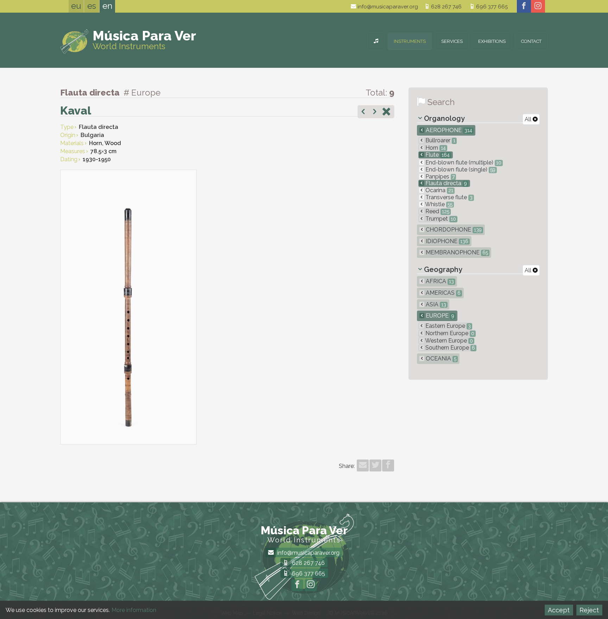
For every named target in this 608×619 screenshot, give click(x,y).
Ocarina (438, 190)
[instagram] (538, 6)
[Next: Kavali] (374, 112)
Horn (435, 147)
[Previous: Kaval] (363, 112)
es (91, 6)
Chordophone (453, 229)
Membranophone (456, 252)
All (529, 119)
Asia (435, 304)
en (107, 6)
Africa (439, 281)
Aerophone (448, 130)
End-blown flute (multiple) (462, 162)
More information (134, 610)
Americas (442, 292)
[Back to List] (386, 112)
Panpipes (439, 176)
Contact (531, 41)
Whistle (438, 204)
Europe (439, 315)
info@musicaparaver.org (387, 7)
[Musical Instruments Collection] (376, 41)
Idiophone (446, 241)
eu (76, 6)
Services (452, 41)
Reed (436, 211)
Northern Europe (449, 333)
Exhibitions (492, 41)
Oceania (440, 358)
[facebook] (524, 6)
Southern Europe (449, 347)
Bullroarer (439, 140)
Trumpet (440, 218)
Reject (589, 610)
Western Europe (448, 340)
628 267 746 (446, 7)
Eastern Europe (447, 325)
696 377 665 (491, 7)
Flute (437, 154)
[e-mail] (363, 465)
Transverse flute (448, 197)
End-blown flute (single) (459, 169)
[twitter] (375, 465)
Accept (559, 610)
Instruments (410, 41)
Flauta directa (445, 183)
